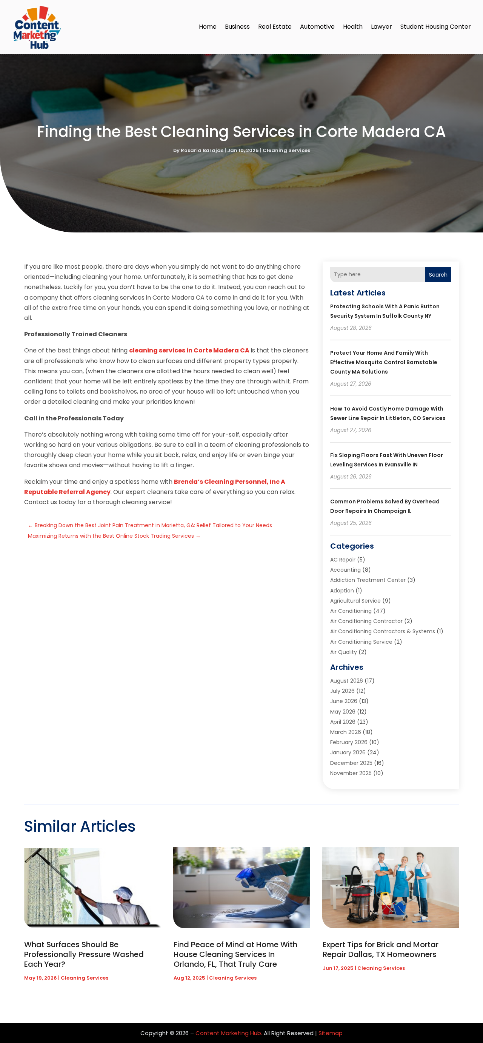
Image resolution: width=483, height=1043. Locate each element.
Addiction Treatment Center (368, 580)
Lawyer (381, 26)
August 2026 (346, 681)
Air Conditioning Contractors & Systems (382, 631)
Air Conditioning (351, 611)
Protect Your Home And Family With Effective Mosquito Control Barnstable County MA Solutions (383, 362)
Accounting (345, 570)
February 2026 (349, 742)
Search (438, 274)
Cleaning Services (286, 150)
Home (208, 26)
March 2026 (345, 732)
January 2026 (348, 752)
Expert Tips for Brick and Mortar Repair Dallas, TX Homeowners (380, 949)
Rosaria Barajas (202, 150)
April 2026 (342, 722)
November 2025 (351, 773)
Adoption (342, 590)
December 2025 (351, 763)
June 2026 (343, 701)
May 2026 (342, 711)
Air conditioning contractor (366, 621)
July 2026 (342, 691)
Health (353, 26)
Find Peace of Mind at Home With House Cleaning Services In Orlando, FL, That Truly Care (235, 954)
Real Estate (275, 26)
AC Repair (342, 559)
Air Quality (343, 652)
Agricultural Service (355, 601)
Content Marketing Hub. (228, 1033)
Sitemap (330, 1033)
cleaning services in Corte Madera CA (189, 350)
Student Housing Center (435, 26)
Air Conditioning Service (361, 642)
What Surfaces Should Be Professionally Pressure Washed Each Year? (84, 954)
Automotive (317, 26)
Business (237, 26)
